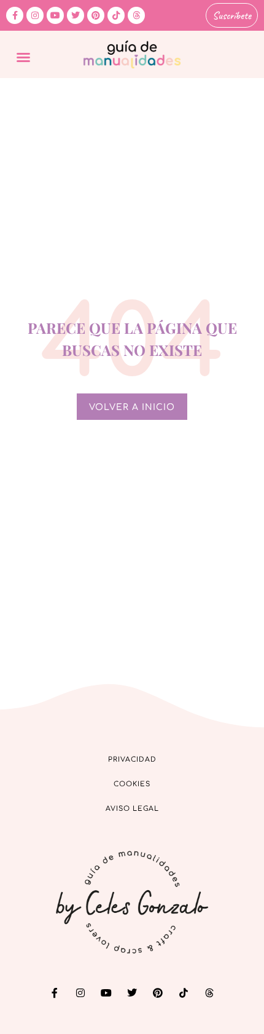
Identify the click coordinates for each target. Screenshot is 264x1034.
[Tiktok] (116, 15)
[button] (23, 57)
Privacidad (132, 760)
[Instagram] (35, 15)
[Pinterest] (95, 15)
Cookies (132, 784)
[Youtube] (55, 15)
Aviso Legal (132, 809)
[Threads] (136, 15)
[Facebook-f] (14, 15)
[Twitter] (75, 15)
